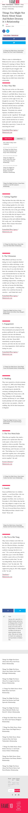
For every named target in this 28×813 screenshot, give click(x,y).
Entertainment (9, 4)
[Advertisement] (14, 593)
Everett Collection (7, 35)
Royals (9, 778)
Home (3, 4)
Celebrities (16, 4)
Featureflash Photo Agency (10, 130)
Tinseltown (5, 574)
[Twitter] (7, 31)
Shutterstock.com (14, 35)
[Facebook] (3, 31)
